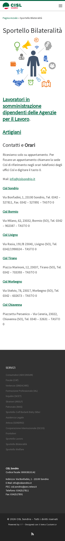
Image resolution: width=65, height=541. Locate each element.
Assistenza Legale (15, 417)
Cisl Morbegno (12, 281)
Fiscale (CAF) (12, 380)
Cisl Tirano (10, 258)
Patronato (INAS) (14, 406)
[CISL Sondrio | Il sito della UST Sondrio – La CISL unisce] (12, 5)
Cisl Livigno (10, 235)
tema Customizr (49, 524)
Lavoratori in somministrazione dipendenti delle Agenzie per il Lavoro (29, 109)
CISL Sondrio (24, 519)
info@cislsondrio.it (22, 179)
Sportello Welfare (15, 449)
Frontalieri (11, 433)
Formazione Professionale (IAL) (22, 390)
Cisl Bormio (10, 211)
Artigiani (12, 132)
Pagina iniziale (10, 18)
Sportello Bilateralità (16, 444)
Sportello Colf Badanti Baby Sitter (23, 412)
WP (21, 524)
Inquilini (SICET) (13, 396)
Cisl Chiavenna (12, 305)
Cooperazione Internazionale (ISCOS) (25, 428)
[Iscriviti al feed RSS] (32, 534)
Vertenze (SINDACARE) (17, 385)
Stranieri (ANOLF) (14, 401)
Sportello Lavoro (14, 438)
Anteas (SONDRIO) (15, 422)
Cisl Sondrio (11, 188)
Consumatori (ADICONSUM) (19, 374)
